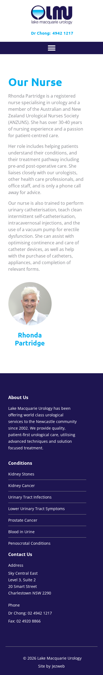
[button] (51, 48)
